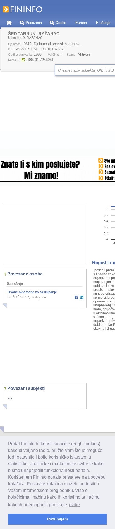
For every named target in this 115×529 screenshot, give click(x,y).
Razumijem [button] (57, 519)
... (10, 397)
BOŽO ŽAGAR (18, 297)
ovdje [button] (74, 504)
